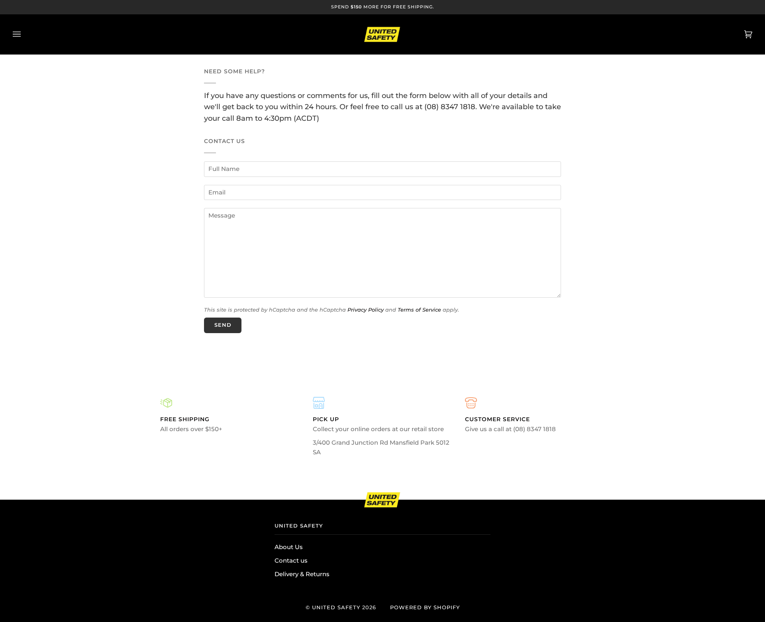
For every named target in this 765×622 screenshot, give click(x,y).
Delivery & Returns (302, 574)
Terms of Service (419, 309)
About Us (289, 547)
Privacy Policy (365, 309)
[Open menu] (25, 34)
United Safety (336, 607)
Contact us (291, 560)
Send (222, 325)
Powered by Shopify (425, 607)
